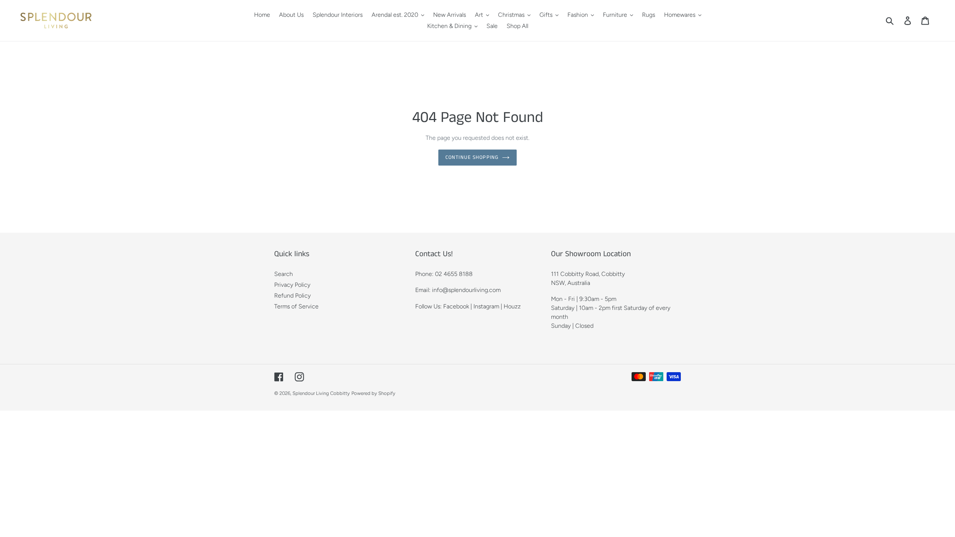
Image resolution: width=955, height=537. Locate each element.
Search (283, 273)
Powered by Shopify (373, 393)
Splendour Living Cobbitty (321, 393)
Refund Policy (292, 295)
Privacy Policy (292, 284)
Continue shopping (471, 157)
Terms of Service (296, 306)
